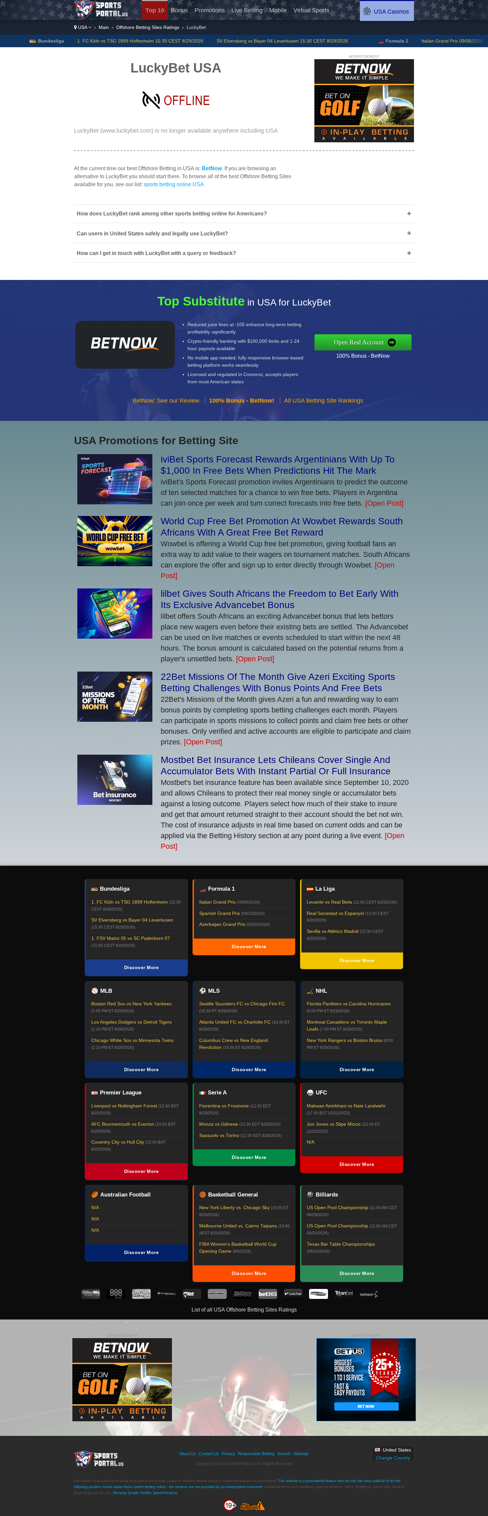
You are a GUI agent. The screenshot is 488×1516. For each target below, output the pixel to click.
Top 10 (154, 10)
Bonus (179, 10)
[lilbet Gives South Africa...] (114, 636)
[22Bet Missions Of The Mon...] (114, 719)
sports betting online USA (174, 184)
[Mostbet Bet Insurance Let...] (114, 802)
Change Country (393, 1457)
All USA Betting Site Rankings (323, 400)
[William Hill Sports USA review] (90, 1297)
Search (284, 1454)
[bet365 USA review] (268, 1297)
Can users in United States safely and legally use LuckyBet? (244, 233)
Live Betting (247, 10)
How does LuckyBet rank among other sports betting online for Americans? (244, 213)
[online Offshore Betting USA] (101, 16)
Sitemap (300, 1454)
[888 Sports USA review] (116, 1297)
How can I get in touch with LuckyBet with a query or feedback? (244, 253)
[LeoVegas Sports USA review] (141, 1297)
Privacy (228, 1454)
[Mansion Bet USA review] (166, 1297)
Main (104, 27)
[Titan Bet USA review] (344, 1297)
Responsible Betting (256, 1454)
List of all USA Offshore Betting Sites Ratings (244, 1310)
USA (82, 27)
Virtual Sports (311, 10)
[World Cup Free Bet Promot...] (114, 564)
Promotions (210, 10)
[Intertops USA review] (318, 1297)
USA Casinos (391, 11)
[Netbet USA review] (192, 1297)
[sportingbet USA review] (217, 1297)
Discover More (141, 967)
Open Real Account (359, 342)
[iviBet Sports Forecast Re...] (114, 502)
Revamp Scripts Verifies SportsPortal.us (145, 1493)
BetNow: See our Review (166, 400)
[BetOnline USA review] (242, 1297)
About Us (187, 1454)
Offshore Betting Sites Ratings (147, 27)
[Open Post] (384, 503)
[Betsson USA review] (369, 1297)
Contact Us (209, 1454)
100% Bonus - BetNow (363, 356)
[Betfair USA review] (293, 1297)
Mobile (278, 10)
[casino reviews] (99, 1466)
